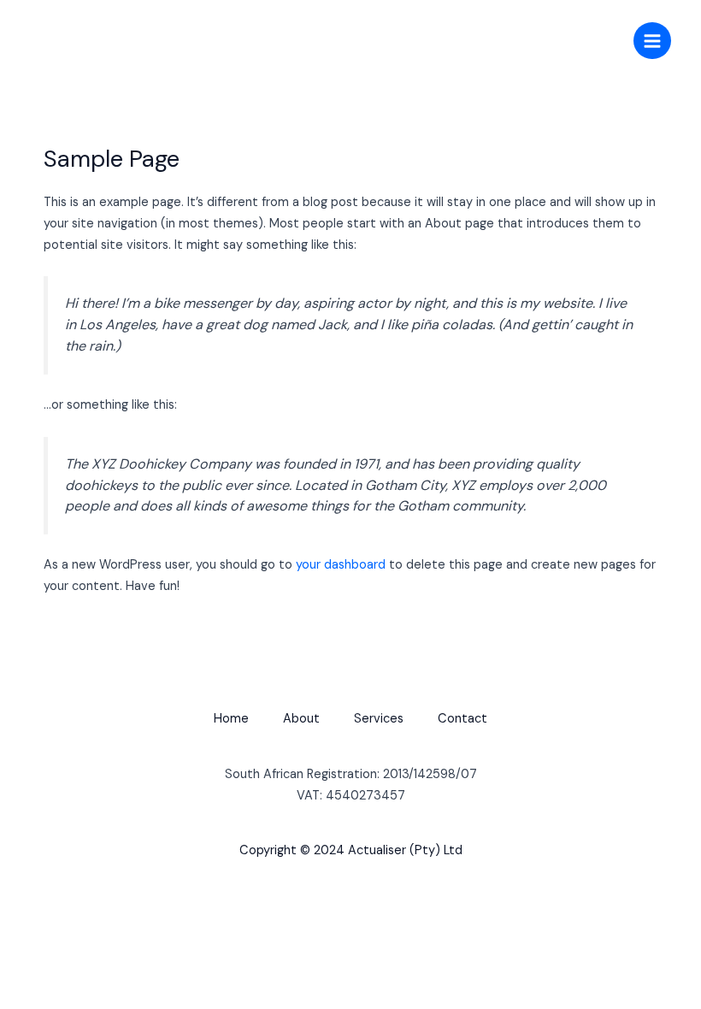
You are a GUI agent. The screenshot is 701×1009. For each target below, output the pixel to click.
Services (379, 719)
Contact (462, 719)
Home (231, 719)
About (301, 719)
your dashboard (341, 565)
